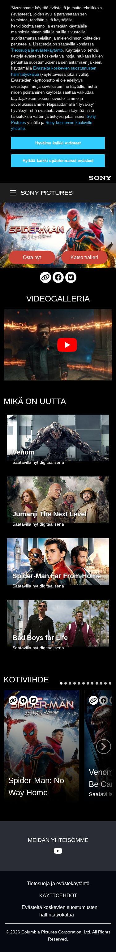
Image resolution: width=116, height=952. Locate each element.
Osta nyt (32, 257)
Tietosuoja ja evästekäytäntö (37, 50)
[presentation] (103, 746)
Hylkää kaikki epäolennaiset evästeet (58, 160)
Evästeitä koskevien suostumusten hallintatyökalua (59, 911)
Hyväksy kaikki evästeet (58, 143)
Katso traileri (84, 257)
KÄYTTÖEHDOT (58, 895)
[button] (61, 683)
